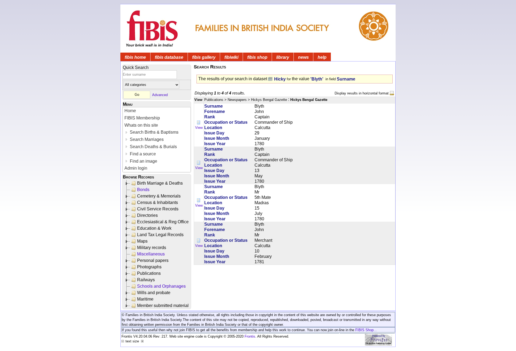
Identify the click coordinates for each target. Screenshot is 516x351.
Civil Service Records (157, 209)
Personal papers (153, 260)
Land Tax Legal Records (160, 234)
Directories (147, 215)
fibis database (169, 57)
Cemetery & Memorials (159, 196)
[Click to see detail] (198, 122)
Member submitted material (163, 305)
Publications (149, 273)
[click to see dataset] (270, 78)
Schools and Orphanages (161, 286)
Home (130, 110)
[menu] (157, 139)
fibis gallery (204, 57)
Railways (146, 279)
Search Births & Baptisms (153, 132)
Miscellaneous (151, 254)
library (282, 57)
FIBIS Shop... (366, 330)
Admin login (135, 168)
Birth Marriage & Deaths (160, 183)
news (303, 57)
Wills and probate (153, 292)
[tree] (157, 244)
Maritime (145, 299)
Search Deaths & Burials (153, 146)
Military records (151, 247)
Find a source (142, 154)
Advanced (160, 95)
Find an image (143, 161)
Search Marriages (146, 139)
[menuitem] (157, 111)
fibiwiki (231, 57)
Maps (142, 241)
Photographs (149, 267)
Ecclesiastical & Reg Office (163, 222)
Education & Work (154, 228)
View (199, 128)
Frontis (250, 336)
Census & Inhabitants (157, 202)
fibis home (135, 57)
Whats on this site (141, 125)
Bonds (143, 189)
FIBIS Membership (142, 118)
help (322, 57)
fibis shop (257, 57)
